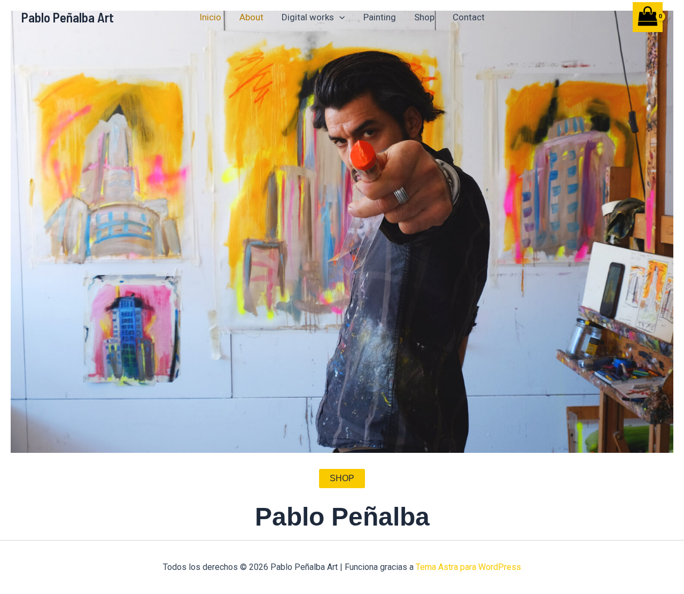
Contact (469, 17)
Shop (424, 17)
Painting (379, 17)
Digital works (308, 17)
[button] (339, 17)
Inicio (210, 17)
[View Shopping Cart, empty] (648, 17)
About (251, 17)
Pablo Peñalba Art (67, 17)
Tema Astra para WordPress (468, 567)
